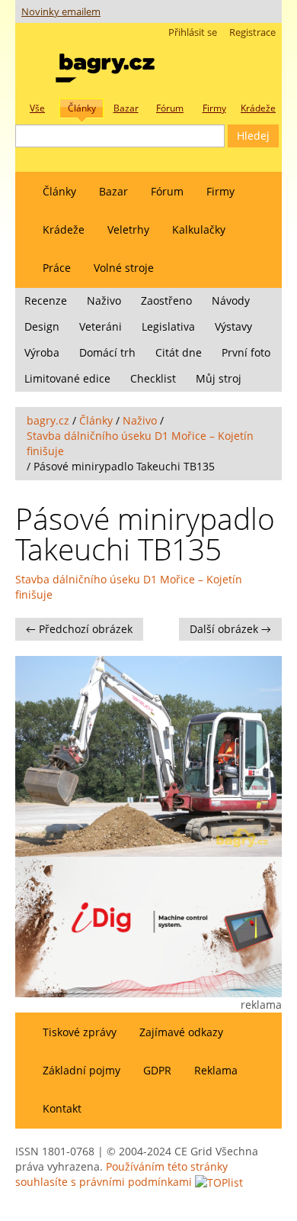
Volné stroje (124, 267)
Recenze (45, 300)
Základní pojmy (81, 1070)
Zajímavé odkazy (181, 1032)
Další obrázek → (230, 629)
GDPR (157, 1070)
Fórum (167, 191)
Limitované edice (67, 378)
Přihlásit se (192, 32)
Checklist (153, 378)
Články (59, 191)
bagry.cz (48, 420)
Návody (231, 300)
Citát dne (178, 352)
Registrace (252, 32)
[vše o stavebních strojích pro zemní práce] (105, 64)
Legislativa (168, 326)
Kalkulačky (198, 229)
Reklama (216, 1070)
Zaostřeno (166, 300)
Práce (57, 267)
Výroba (41, 352)
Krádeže (64, 229)
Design (41, 326)
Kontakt (62, 1108)
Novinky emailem (61, 11)
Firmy (220, 191)
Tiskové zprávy (80, 1032)
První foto (246, 352)
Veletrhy (128, 229)
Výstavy (233, 326)
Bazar (113, 191)
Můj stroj (218, 378)
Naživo (104, 300)
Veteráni (100, 326)
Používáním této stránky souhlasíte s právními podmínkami (121, 1174)
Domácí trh (107, 352)
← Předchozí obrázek (79, 629)
